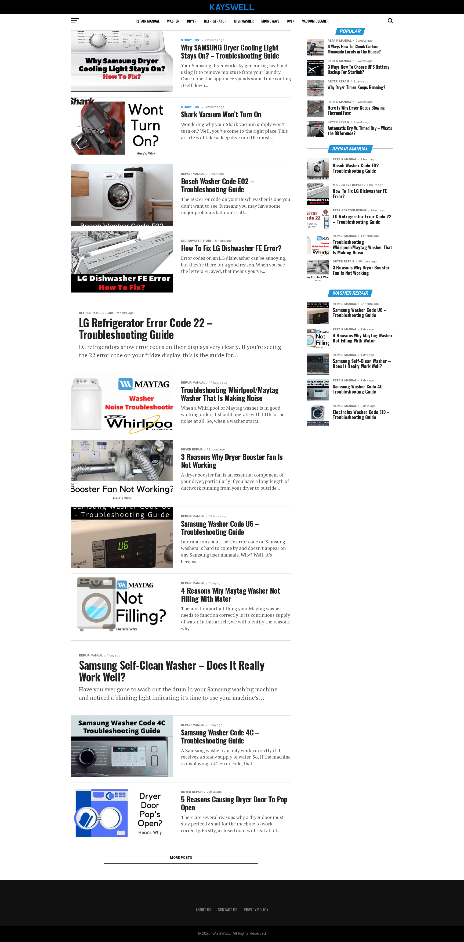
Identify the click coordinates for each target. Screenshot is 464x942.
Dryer (192, 21)
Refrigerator (215, 21)
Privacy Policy (256, 909)
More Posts (181, 858)
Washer (173, 21)
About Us (203, 909)
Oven (291, 21)
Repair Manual (148, 21)
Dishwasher (244, 21)
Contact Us (227, 909)
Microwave (270, 21)
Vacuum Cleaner (315, 21)
